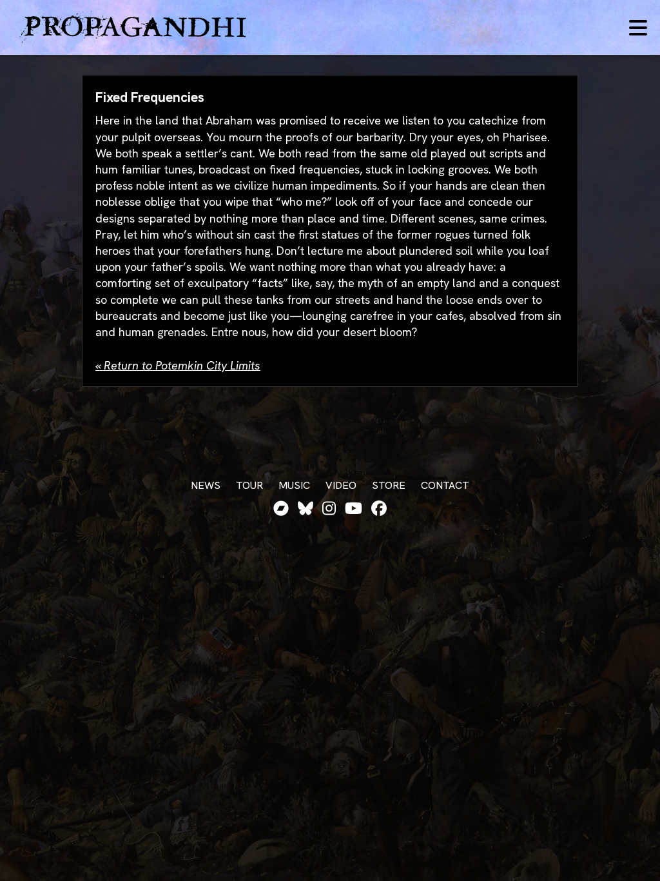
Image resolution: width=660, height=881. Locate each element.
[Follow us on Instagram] (329, 508)
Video (340, 485)
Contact (445, 485)
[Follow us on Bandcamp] (281, 508)
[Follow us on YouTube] (353, 508)
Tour (249, 485)
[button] (638, 28)
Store (388, 485)
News (205, 485)
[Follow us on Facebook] (379, 508)
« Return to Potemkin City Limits (177, 365)
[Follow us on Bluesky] (305, 508)
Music (294, 485)
